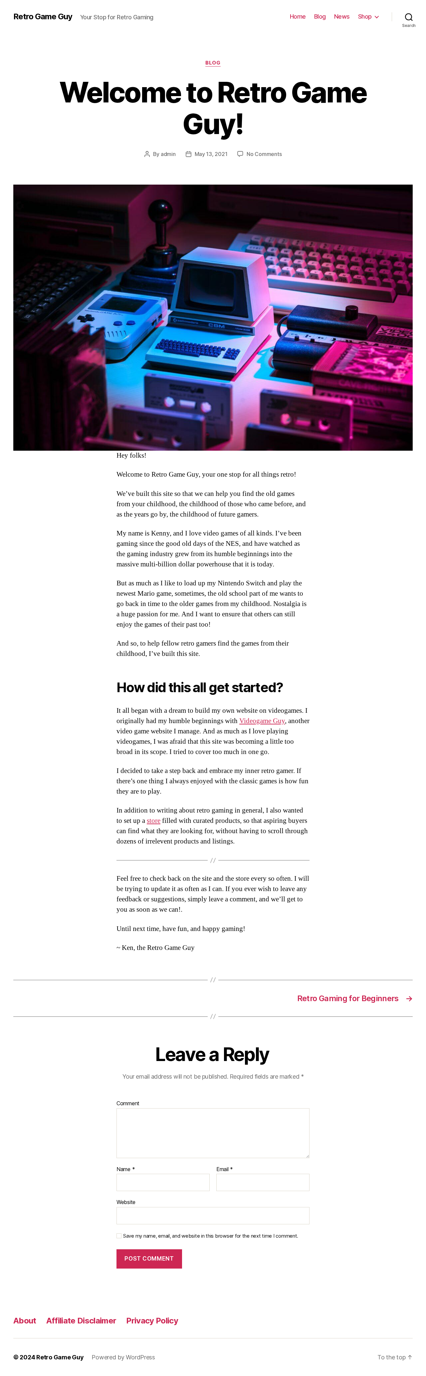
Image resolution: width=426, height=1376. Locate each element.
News (342, 16)
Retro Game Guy (42, 17)
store (153, 820)
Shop (365, 16)
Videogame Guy (262, 720)
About (24, 1320)
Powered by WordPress (123, 1357)
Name (125, 1169)
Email (224, 1169)
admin (168, 154)
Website (125, 1202)
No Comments (264, 154)
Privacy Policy (152, 1320)
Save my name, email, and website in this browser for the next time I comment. (210, 1236)
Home (298, 16)
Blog (320, 16)
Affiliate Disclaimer (81, 1320)
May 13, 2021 (211, 154)
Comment (127, 1104)
